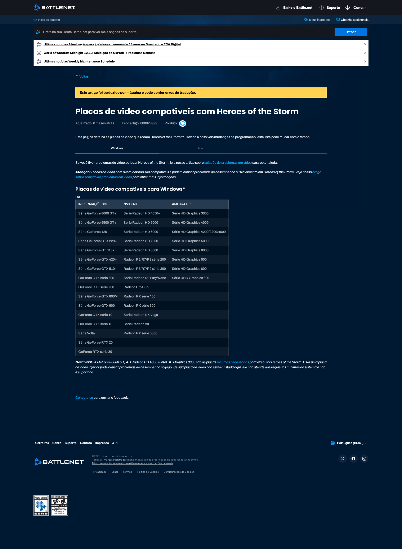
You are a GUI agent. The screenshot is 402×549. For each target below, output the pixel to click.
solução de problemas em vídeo (228, 162)
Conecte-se (84, 397)
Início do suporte (48, 19)
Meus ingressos (319, 19)
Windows (117, 148)
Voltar (83, 76)
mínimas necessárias (233, 362)
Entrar (350, 32)
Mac (201, 148)
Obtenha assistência (354, 19)
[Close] (365, 44)
